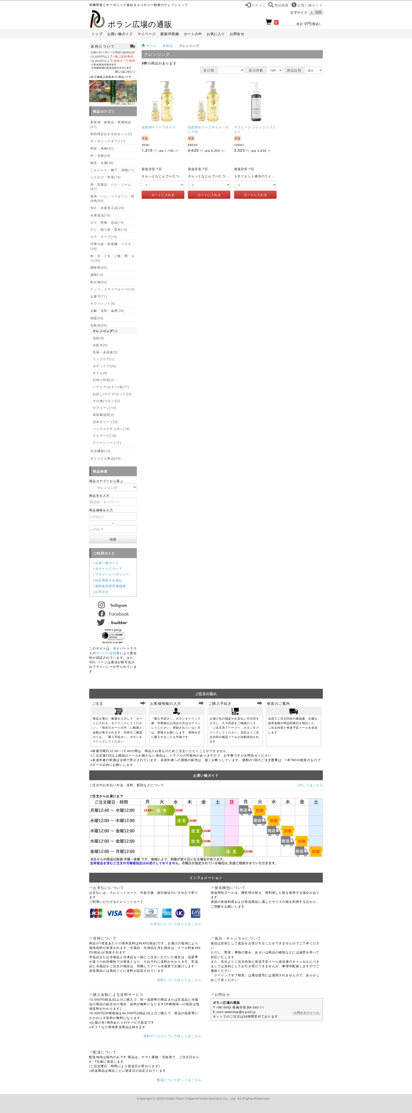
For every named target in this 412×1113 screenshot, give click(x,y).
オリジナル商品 (105, 458)
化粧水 (100, 345)
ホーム (150, 45)
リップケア (103, 359)
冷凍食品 (100, 215)
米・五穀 (100, 155)
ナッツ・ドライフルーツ (112, 289)
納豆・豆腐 (102, 162)
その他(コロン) (106, 400)
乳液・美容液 (105, 352)
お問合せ (237, 33)
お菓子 (98, 296)
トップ (97, 33)
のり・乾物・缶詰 (107, 222)
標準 (318, 12)
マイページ (147, 33)
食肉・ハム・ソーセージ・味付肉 (112, 198)
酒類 (97, 274)
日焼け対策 (103, 379)
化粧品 (168, 45)
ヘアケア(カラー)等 (111, 387)
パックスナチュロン (111, 428)
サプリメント (102, 303)
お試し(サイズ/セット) (112, 394)
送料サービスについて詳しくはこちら (172, 1036)
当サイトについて (108, 568)
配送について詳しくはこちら (179, 1079)
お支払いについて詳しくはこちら (175, 923)
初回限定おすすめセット (111, 133)
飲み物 (98, 282)
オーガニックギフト (107, 141)
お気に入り (216, 33)
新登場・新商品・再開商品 (110, 124)
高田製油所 (103, 414)
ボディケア (104, 366)
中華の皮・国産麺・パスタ (110, 246)
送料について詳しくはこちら (179, 979)
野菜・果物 (102, 148)
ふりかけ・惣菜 (105, 177)
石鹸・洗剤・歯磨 (107, 310)
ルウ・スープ (103, 236)
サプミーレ (104, 407)
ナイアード (104, 435)
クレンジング (105, 331)
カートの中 (193, 33)
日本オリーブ (105, 421)
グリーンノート (107, 442)
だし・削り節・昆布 (109, 229)
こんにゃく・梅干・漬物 (112, 169)
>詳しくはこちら (310, 785)
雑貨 (97, 318)
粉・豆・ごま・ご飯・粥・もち (112, 257)
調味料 (98, 267)
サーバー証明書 (108, 653)
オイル (100, 373)
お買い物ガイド (120, 33)
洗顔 (98, 338)
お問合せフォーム (306, 1012)
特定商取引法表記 (108, 580)
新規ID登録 (169, 33)
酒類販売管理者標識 (110, 586)
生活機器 (100, 451)
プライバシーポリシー (112, 574)
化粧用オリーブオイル (159, 127)
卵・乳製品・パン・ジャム (110, 186)
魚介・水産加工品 (107, 207)
